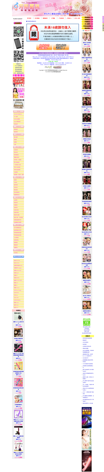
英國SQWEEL (16, 277)
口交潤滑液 (16, 237)
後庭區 (15, 179)
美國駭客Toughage (17, 267)
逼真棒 (15, 139)
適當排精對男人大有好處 (88, 403)
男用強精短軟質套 (17, 235)
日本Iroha (16, 295)
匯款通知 (87, 28)
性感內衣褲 (16, 212)
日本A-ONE (16, 297)
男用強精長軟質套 (17, 232)
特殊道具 (16, 187)
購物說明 (46, 18)
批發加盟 (62, 18)
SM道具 (15, 182)
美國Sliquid (16, 272)
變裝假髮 (16, 189)
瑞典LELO (16, 307)
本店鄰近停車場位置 (87, 346)
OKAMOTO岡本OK (18, 114)
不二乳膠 (16, 116)
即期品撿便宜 (87, 26)
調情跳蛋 (16, 129)
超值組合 (87, 19)
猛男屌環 (16, 184)
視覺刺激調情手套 (17, 219)
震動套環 (16, 245)
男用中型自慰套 (17, 169)
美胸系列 (16, 207)
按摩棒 (15, 142)
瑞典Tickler (16, 305)
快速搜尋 (17, 23)
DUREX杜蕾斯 (17, 119)
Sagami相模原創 (17, 121)
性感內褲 (16, 149)
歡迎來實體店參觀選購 (87, 338)
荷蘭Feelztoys (16, 287)
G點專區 (15, 200)
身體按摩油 (16, 240)
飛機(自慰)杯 (16, 157)
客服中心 (70, 18)
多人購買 (87, 24)
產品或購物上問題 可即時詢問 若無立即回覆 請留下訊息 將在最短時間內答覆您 (86, 330)
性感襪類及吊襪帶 (17, 222)
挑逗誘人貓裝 (16, 214)
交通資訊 (38, 18)
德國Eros (15, 285)
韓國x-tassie (16, 302)
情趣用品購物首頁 (31, 21)
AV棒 (15, 144)
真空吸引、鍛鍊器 (17, 159)
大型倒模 (16, 172)
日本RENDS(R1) (17, 300)
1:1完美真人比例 (17, 164)
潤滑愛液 (16, 242)
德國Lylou (16, 282)
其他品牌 (16, 124)
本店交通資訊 (85, 342)
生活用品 (16, 252)
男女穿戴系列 (16, 192)
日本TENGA (16, 292)
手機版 (53, 18)
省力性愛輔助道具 (17, 227)
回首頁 (29, 18)
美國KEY (16, 275)
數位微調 (16, 137)
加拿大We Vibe (17, 260)
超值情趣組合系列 (17, 230)
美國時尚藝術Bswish (18, 265)
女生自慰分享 (85, 357)
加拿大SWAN (16, 262)
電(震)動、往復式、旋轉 (19, 174)
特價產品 (87, 21)
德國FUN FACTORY (18, 280)
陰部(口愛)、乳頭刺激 (18, 217)
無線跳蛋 (16, 131)
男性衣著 (16, 152)
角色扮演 (16, 202)
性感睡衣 (16, 205)
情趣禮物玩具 (16, 194)
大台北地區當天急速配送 (88, 363)
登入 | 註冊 (77, 18)
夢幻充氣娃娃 (16, 162)
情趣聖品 (16, 247)
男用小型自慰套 (17, 167)
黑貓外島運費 (85, 348)
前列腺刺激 (16, 154)
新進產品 (87, 17)
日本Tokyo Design (17, 290)
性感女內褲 (16, 210)
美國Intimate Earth (17, 270)
